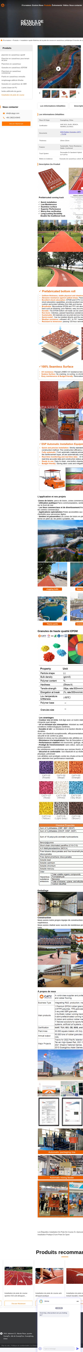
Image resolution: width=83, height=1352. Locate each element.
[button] (14, 1281)
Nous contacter (75, 5)
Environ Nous (37, 5)
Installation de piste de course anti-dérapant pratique (48, 1294)
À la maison (26, 5)
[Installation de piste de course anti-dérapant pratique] (49, 1276)
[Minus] (77, 1301)
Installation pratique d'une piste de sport (53, 1235)
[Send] (77, 1348)
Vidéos (66, 5)
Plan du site (6, 1345)
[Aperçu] (6, 5)
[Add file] (40, 1348)
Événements (57, 5)
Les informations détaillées (52, 106)
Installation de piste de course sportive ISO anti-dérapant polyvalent (16, 1294)
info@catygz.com (12, 113)
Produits (47, 5)
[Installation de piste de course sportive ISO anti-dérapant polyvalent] (18, 1276)
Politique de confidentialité (20, 1345)
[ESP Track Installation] (59, 67)
